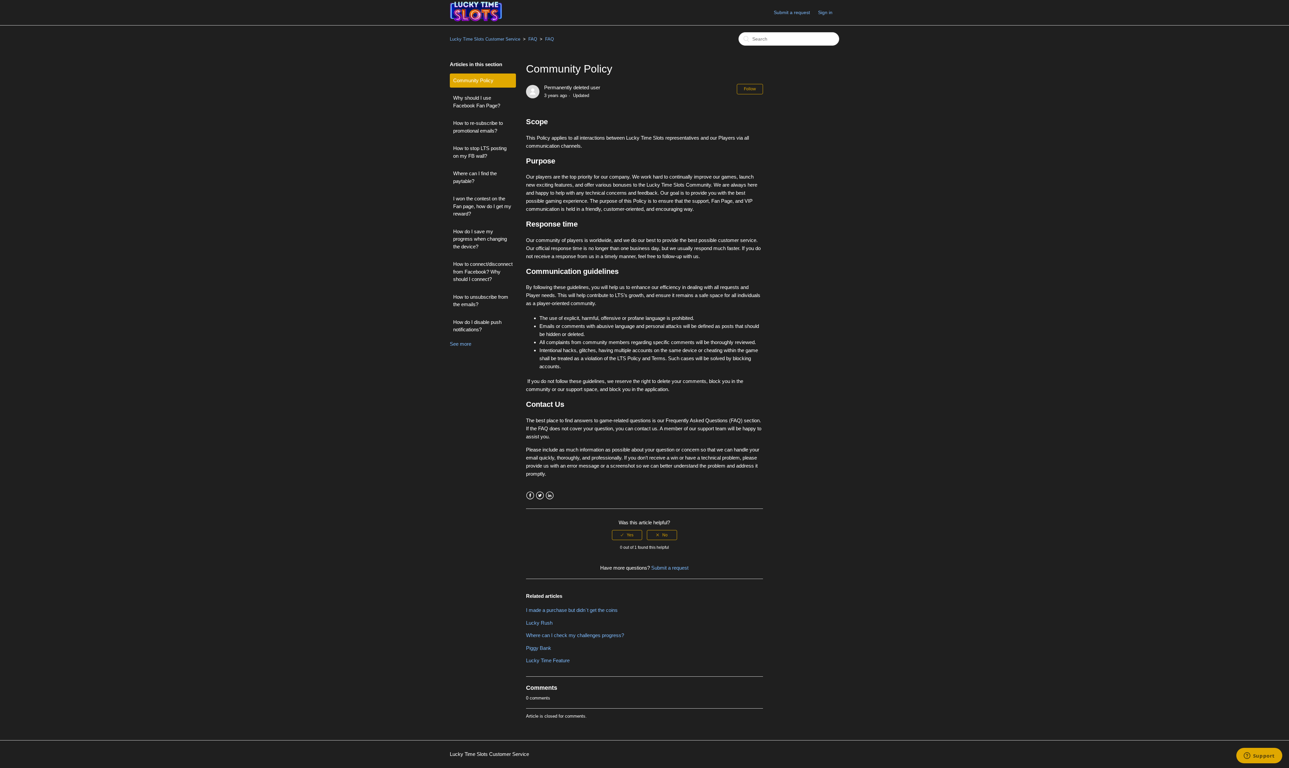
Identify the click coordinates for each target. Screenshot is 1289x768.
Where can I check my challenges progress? (575, 635)
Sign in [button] (825, 12)
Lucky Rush (539, 623)
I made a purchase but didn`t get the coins (572, 610)
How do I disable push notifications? (477, 326)
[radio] (627, 535)
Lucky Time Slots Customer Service (485, 39)
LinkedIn (549, 495)
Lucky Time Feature (548, 660)
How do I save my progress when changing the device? (480, 239)
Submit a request (792, 12)
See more (460, 344)
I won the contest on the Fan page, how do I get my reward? (482, 206)
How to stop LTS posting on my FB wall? (480, 152)
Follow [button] (750, 89)
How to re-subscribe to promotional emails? (478, 127)
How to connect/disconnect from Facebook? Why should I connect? (483, 271)
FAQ (532, 39)
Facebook (530, 495)
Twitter (540, 495)
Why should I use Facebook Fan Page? (476, 101)
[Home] (476, 19)
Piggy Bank (538, 648)
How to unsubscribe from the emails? (480, 300)
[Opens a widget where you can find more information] (1259, 756)
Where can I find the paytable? (475, 177)
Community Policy (473, 80)
